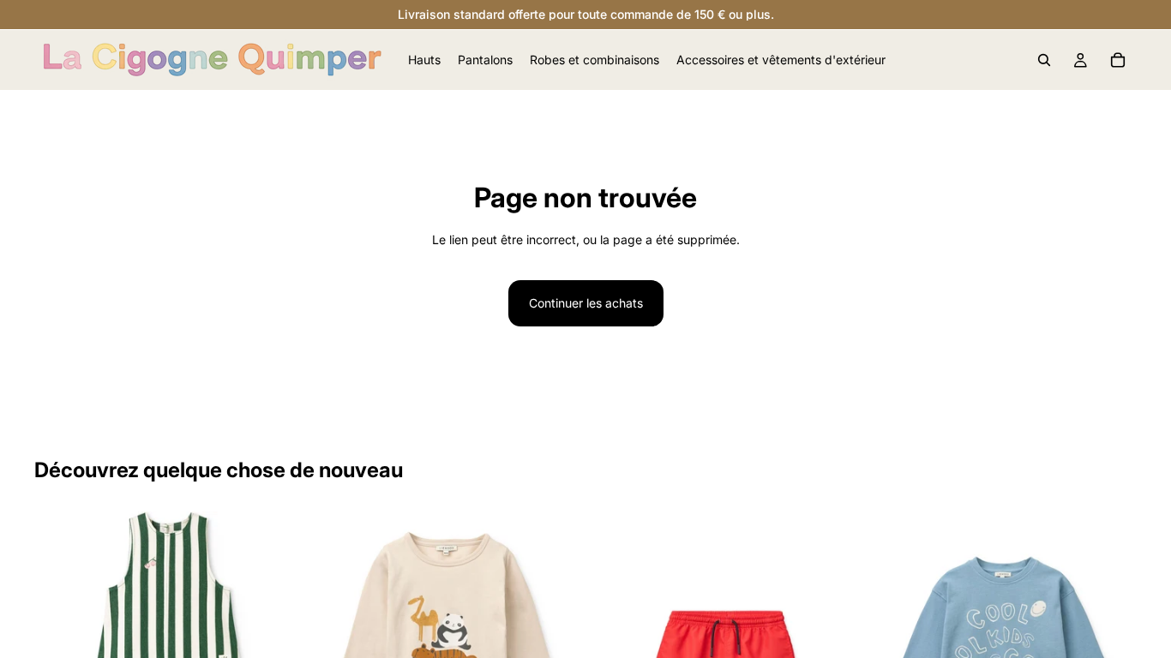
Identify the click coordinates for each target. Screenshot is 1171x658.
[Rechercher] (1044, 60)
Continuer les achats (586, 303)
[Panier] (1118, 60)
